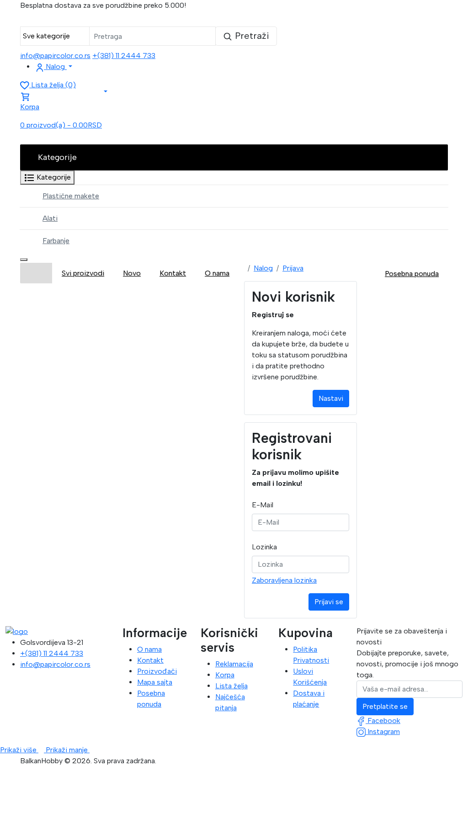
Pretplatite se (385, 706)
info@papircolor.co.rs (55, 55)
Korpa (224, 674)
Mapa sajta (154, 682)
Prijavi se (328, 601)
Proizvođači (157, 671)
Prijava (292, 268)
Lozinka (264, 546)
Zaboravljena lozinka (284, 580)
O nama (149, 649)
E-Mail (262, 504)
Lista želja (231, 685)
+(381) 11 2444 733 (123, 55)
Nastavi (331, 398)
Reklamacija (234, 663)
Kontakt (150, 660)
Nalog (263, 268)
